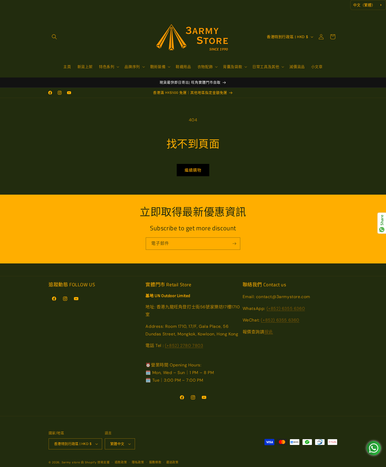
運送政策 (172, 462)
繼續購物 (193, 170)
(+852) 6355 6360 (286, 308)
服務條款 (155, 462)
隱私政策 (138, 462)
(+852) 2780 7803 (184, 345)
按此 (268, 332)
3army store (70, 462)
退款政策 (121, 462)
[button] (54, 37)
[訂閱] (234, 243)
